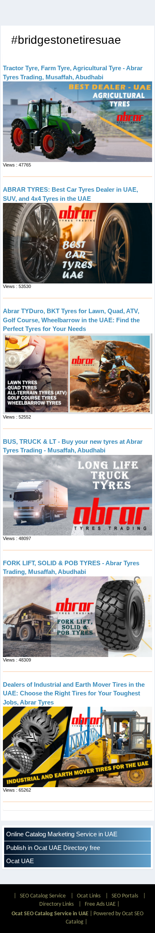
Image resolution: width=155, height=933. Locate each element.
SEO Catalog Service (43, 896)
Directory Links (56, 904)
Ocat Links (88, 896)
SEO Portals (125, 896)
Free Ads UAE (100, 904)
